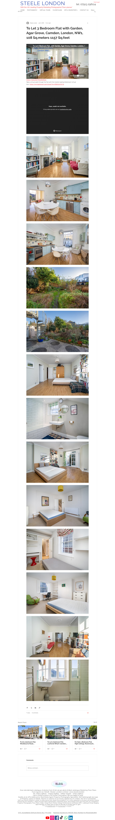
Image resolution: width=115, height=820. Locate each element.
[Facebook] (57, 818)
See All (95, 722)
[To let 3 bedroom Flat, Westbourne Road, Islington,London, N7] (30, 732)
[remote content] (57, 111)
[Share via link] (39, 708)
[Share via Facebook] (27, 708)
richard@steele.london (51, 806)
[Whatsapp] (66, 818)
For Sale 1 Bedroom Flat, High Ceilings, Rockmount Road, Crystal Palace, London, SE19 (84, 743)
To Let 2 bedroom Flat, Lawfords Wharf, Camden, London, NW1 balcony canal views (56, 743)
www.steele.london (76, 792)
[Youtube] (47, 818)
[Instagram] (52, 818)
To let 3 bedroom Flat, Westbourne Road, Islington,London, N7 (28, 743)
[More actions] (88, 23)
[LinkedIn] (71, 818)
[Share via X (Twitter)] (31, 708)
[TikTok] (61, 818)
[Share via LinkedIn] (35, 708)
